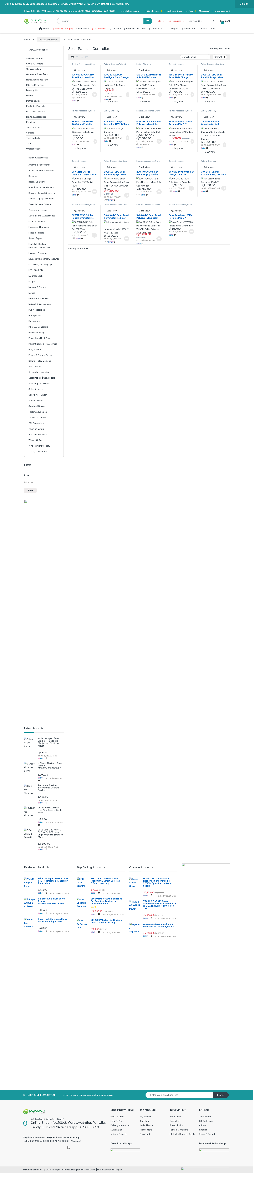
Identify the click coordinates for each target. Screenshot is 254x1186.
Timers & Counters (37, 417)
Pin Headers (34, 321)
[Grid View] (72, 57)
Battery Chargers (111, 64)
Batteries (33, 176)
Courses (203, 28)
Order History (146, 1125)
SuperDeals (189, 28)
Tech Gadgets (33, 138)
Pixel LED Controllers (38, 327)
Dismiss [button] (244, 3)
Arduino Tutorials (119, 1134)
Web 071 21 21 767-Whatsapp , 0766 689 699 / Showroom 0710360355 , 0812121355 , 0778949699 (70, 11)
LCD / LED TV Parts (35, 85)
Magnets (33, 281)
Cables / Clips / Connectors (42, 198)
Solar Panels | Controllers (42, 378)
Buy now (114, 101)
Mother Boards (33, 101)
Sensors (30, 132)
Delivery (117, 28)
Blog (213, 28)
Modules (30, 95)
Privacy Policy (176, 1125)
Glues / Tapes (35, 238)
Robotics (30, 122)
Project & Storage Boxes (40, 355)
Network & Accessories (40, 304)
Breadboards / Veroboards (41, 187)
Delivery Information (120, 1125)
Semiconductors (34, 127)
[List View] (82, 57)
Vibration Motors (36, 429)
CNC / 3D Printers (34, 63)
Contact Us (157, 28)
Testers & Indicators (38, 412)
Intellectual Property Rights (182, 1134)
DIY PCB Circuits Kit (38, 221)
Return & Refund (207, 1134)
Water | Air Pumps (37, 440)
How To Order (117, 1116)
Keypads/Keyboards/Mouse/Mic (44, 259)
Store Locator (153, 11)
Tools (29, 143)
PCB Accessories (37, 310)
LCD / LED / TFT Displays (40, 264)
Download (145, 1134)
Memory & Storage (37, 287)
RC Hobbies (100, 28)
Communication (33, 69)
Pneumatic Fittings (37, 332)
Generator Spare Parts (37, 74)
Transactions (146, 1129)
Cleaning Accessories (39, 210)
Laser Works (82, 28)
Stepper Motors (36, 400)
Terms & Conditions (179, 1129)
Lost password (223, 11)
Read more (94, 191)
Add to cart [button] (127, 94)
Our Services (175, 21)
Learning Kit (194, 21)
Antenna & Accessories (39, 164)
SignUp (220, 1095)
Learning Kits (32, 90)
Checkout (144, 1121)
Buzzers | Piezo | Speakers (42, 193)
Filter (30, 490)
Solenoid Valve (36, 389)
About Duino (175, 1116)
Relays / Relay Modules (40, 361)
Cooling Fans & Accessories (42, 215)
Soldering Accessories (39, 383)
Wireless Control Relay (39, 446)
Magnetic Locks (36, 276)
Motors (32, 293)
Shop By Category (64, 28)
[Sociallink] (24, 1147)
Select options (93, 94)
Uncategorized (33, 148)
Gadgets (174, 28)
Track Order (205, 1116)
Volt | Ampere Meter (38, 434)
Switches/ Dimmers (37, 406)
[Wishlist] (213, 21)
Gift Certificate (206, 1121)
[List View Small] (86, 57)
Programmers (35, 349)
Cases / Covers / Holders (41, 204)
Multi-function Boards (39, 298)
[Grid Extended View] (77, 57)
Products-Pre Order (136, 28)
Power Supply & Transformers (43, 344)
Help (159, 21)
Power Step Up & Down (40, 338)
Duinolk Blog (116, 1129)
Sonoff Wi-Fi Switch (38, 395)
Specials (203, 1129)
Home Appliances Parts (37, 79)
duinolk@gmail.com (130, 11)
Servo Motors (35, 366)
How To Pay (116, 1121)
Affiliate (202, 1125)
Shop (190, 11)
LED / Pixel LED (36, 270)
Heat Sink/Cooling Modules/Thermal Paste (40, 246)
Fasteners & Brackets (39, 227)
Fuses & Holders (36, 232)
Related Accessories (48, 39)
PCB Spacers (35, 315)
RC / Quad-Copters (35, 111)
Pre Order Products (35, 106)
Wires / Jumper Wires (39, 451)
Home (46, 28)
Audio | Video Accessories (41, 170)
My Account (204, 11)
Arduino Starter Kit (34, 58)
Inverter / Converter (38, 253)
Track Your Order (174, 11)
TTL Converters (36, 423)
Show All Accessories (83, 65)
